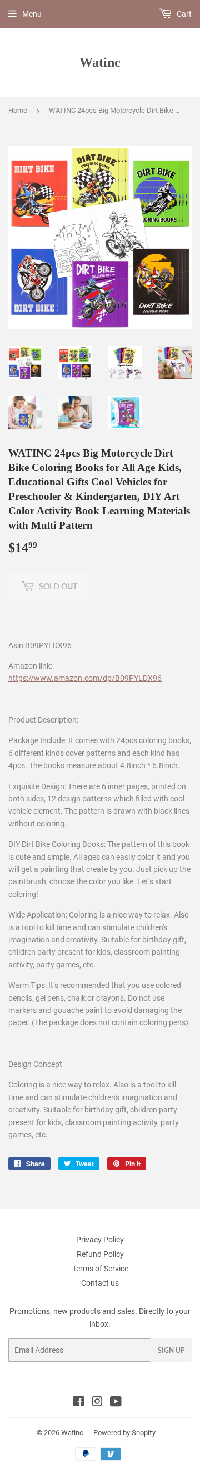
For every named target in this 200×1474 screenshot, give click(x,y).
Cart (183, 13)
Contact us (100, 1283)
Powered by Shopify (124, 1432)
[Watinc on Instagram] (97, 1402)
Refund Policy (100, 1254)
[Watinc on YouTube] (116, 1402)
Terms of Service (100, 1268)
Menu (32, 13)
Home (17, 110)
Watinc (100, 61)
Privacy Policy (100, 1239)
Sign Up (171, 1350)
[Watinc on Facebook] (78, 1402)
